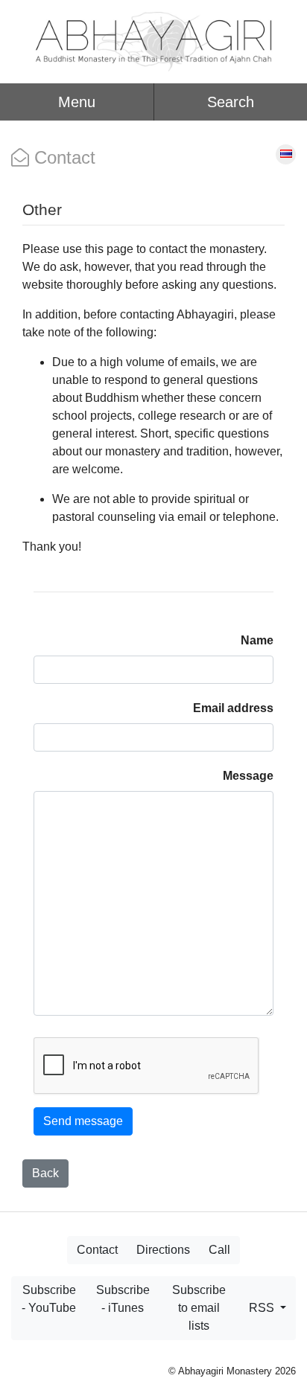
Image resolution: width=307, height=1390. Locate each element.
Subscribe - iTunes (123, 1299)
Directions (163, 1249)
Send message (83, 1121)
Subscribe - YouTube (49, 1299)
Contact (97, 1249)
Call (219, 1249)
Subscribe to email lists (199, 1308)
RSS (263, 1307)
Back (45, 1173)
